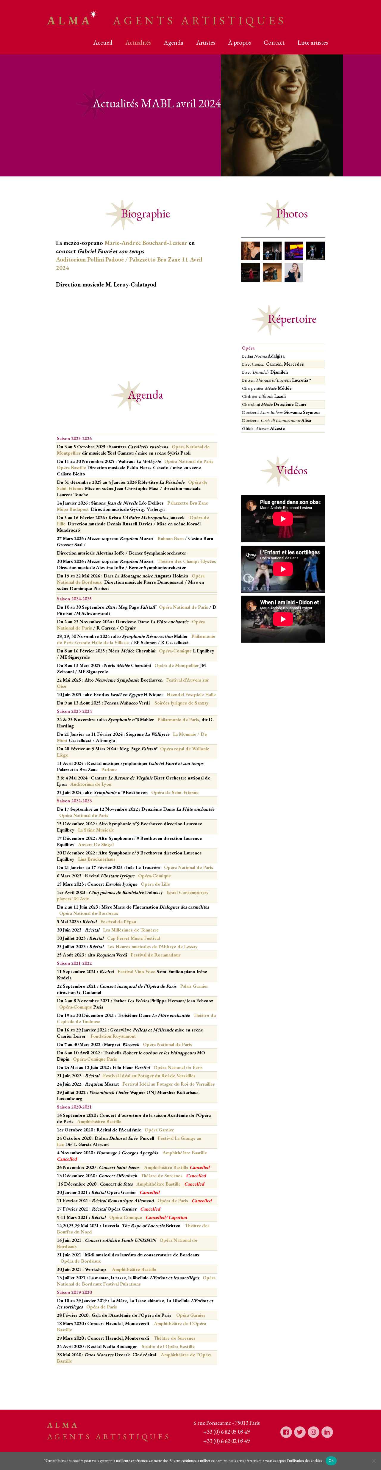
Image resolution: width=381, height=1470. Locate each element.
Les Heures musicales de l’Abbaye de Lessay (152, 946)
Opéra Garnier (159, 1130)
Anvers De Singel (95, 844)
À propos (239, 42)
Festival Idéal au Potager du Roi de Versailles (149, 1076)
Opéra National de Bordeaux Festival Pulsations (136, 1281)
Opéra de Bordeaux (80, 1261)
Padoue (109, 769)
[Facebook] (286, 1432)
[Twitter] (300, 1432)
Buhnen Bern (170, 538)
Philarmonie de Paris (178, 719)
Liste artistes (312, 42)
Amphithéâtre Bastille (99, 1121)
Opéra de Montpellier (176, 665)
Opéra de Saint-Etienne (175, 792)
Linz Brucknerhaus (96, 859)
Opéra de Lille (156, 884)
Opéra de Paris (173, 1200)
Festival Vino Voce (136, 971)
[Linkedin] (327, 1432)
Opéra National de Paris (183, 607)
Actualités (138, 42)
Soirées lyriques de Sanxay (181, 703)
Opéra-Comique (175, 651)
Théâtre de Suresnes (162, 1175)
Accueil (103, 42)
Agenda (173, 42)
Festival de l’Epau (117, 921)
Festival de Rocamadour (155, 955)
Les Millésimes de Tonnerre (131, 930)
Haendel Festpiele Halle (191, 694)
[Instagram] (313, 1432)
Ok (331, 1460)
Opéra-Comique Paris (95, 1059)
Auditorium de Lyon (90, 784)
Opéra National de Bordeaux (88, 913)
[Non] (374, 1461)
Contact (274, 42)
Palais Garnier (194, 986)
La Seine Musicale (96, 830)
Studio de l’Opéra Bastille (168, 1346)
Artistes (205, 42)
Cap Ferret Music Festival (133, 938)
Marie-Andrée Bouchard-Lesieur (145, 243)
